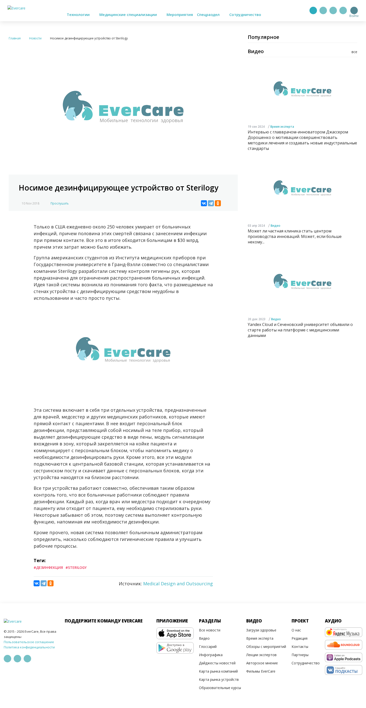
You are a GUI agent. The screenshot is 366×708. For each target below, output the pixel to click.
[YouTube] (343, 10)
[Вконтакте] (333, 10)
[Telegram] (323, 10)
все (354, 51)
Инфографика (211, 654)
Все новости (209, 630)
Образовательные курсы (220, 687)
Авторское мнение (262, 663)
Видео (275, 225)
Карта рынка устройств (219, 679)
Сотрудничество (245, 14)
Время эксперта (282, 126)
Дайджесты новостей (217, 663)
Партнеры (300, 654)
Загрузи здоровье (261, 630)
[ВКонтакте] (204, 203)
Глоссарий (208, 646)
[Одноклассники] (218, 203)
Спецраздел (209, 14)
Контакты (300, 646)
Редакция (299, 638)
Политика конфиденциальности (29, 647)
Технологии (79, 14)
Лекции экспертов (261, 654)
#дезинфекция (48, 567)
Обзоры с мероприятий (266, 646)
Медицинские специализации (128, 14)
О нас (296, 630)
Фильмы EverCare (260, 671)
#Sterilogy (76, 567)
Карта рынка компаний (218, 671)
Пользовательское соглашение (29, 642)
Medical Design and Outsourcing (178, 584)
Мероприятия (180, 14)
